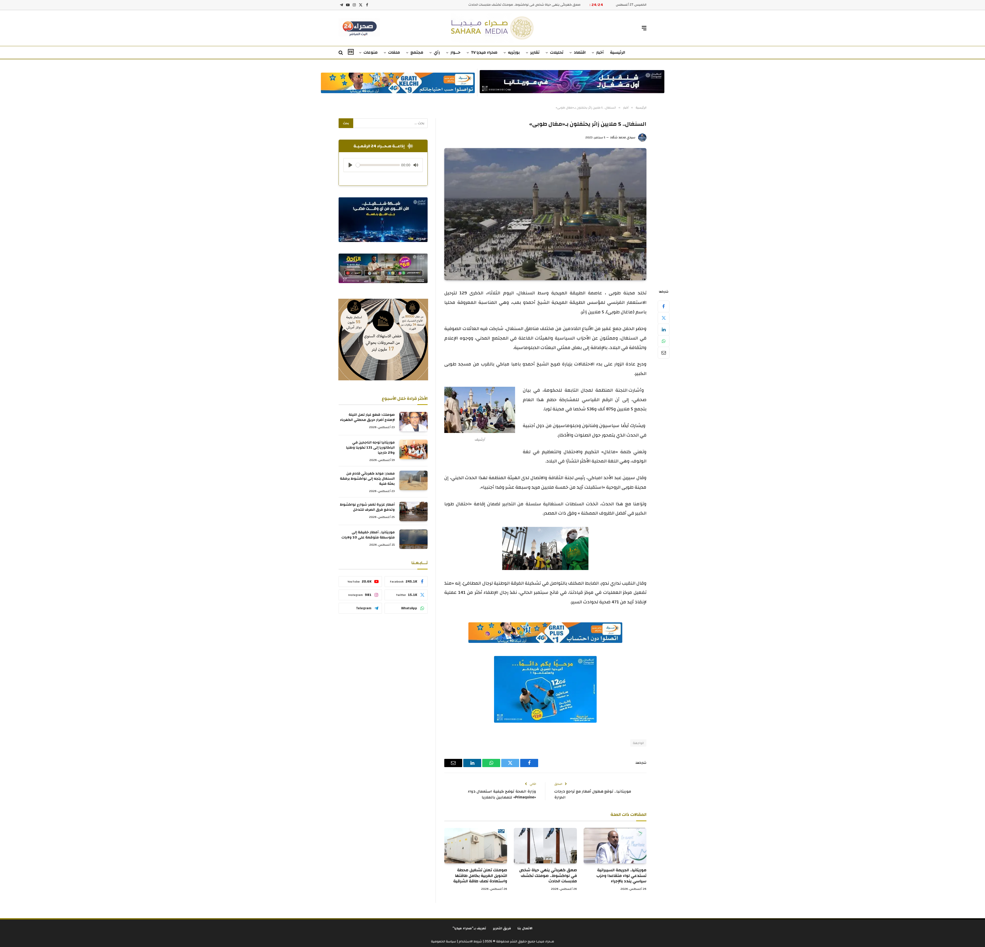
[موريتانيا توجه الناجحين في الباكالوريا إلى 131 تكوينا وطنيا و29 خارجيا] (413, 449)
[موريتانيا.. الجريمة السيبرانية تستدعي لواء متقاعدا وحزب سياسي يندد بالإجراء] (615, 845)
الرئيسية (617, 52)
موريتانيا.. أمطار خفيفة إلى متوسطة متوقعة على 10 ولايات (368, 535)
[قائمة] (644, 28)
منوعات (370, 52)
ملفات (394, 52)
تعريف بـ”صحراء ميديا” (469, 928)
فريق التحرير (502, 928)
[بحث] (341, 53)
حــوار (455, 52)
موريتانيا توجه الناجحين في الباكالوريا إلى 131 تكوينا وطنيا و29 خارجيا (370, 448)
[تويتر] (663, 318)
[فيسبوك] (663, 306)
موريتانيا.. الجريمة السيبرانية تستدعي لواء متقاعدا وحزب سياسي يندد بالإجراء (621, 875)
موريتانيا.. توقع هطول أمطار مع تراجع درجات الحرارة (592, 794)
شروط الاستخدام (470, 941)
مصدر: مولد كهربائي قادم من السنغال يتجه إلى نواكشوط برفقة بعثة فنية (367, 479)
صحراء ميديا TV (484, 52)
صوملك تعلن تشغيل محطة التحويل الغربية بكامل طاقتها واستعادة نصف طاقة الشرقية (480, 875)
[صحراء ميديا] (492, 28)
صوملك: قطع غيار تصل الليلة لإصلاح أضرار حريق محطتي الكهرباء (367, 417)
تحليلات (556, 52)
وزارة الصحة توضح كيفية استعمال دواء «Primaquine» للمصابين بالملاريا (502, 794)
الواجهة (638, 743)
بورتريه (514, 52)
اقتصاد (580, 52)
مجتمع (416, 52)
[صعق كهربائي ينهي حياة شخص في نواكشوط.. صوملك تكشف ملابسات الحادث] (545, 845)
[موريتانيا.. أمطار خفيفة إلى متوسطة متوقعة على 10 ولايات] (413, 539)
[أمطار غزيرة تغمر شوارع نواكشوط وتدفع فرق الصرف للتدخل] (413, 511)
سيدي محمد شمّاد (622, 137)
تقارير (534, 52)
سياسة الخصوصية (443, 941)
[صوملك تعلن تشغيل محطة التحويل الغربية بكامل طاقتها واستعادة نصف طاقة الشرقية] (475, 845)
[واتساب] (663, 341)
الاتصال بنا (525, 928)
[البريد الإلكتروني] (663, 353)
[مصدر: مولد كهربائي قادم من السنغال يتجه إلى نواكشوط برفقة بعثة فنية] (413, 480)
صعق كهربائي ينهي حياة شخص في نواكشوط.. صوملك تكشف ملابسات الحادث (524, 5)
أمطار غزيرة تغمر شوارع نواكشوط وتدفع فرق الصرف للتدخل (367, 507)
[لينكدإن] (663, 329)
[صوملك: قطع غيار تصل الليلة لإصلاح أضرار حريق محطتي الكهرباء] (413, 421)
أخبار (600, 52)
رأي (437, 52)
